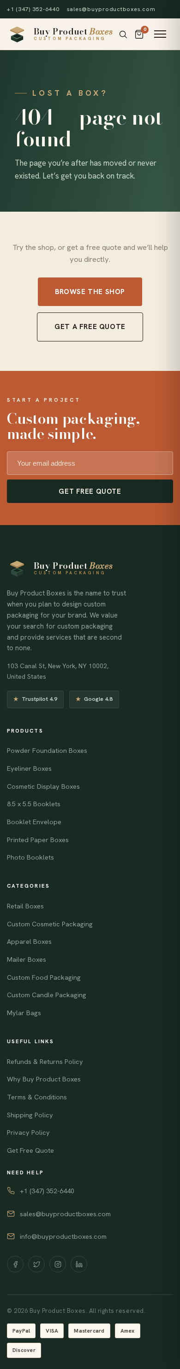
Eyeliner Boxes (29, 768)
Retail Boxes (25, 906)
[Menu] (160, 34)
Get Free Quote (90, 491)
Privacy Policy (28, 1132)
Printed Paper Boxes (38, 840)
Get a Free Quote (90, 326)
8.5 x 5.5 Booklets (33, 804)
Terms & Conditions (37, 1097)
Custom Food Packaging (44, 977)
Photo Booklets (30, 857)
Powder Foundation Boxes (47, 750)
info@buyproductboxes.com (63, 1236)
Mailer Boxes (26, 959)
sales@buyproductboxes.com (111, 9)
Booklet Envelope (34, 822)
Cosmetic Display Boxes (43, 786)
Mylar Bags (24, 1013)
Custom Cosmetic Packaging (50, 924)
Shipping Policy (30, 1115)
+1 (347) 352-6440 (33, 9)
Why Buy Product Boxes (44, 1079)
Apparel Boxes (29, 941)
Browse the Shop (90, 291)
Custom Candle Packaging (46, 995)
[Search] (123, 34)
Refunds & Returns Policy (45, 1061)
